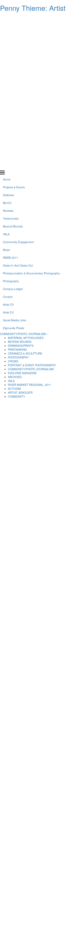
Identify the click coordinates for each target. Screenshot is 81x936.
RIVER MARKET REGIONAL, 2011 (29, 385)
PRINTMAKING (17, 349)
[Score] (21, 593)
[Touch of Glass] (21, 461)
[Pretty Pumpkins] (21, 630)
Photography (11, 119)
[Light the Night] (60, 677)
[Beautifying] (21, 762)
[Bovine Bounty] (21, 790)
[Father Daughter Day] (60, 912)
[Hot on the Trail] (21, 912)
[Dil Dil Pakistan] (60, 490)
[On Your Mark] (60, 865)
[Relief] (60, 771)
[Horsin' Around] (21, 490)
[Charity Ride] (60, 602)
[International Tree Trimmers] (21, 874)
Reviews (8, 49)
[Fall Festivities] (60, 827)
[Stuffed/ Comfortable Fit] (21, 471)
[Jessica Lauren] (60, 743)
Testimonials (10, 57)
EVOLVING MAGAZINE (22, 373)
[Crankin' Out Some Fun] (60, 658)
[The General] (21, 658)
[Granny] (60, 555)
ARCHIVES (15, 377)
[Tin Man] (60, 461)
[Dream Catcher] (60, 893)
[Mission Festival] (21, 799)
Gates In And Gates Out (18, 103)
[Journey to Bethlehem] (60, 471)
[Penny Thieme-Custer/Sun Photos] (21, 724)
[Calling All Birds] (21, 733)
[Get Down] (60, 705)
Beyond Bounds (13, 64)
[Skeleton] (21, 508)
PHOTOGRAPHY (18, 357)
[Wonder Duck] (21, 518)
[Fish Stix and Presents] (60, 687)
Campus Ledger (13, 127)
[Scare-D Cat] (60, 790)
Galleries (8, 33)
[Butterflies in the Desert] (60, 518)
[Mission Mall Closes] (60, 762)
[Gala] (60, 414)
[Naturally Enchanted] (21, 668)
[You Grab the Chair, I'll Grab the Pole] (21, 902)
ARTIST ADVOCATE (20, 392)
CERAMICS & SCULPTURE (25, 353)
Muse (6, 88)
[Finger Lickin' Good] (21, 780)
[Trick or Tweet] (60, 809)
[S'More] (21, 856)
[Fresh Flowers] (60, 874)
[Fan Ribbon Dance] (60, 499)
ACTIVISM (14, 389)
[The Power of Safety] (21, 452)
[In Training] (21, 443)
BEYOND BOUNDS (19, 342)
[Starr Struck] (60, 527)
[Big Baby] (21, 865)
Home (6, 18)
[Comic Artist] (60, 583)
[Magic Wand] (60, 452)
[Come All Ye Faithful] (60, 630)
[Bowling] (21, 611)
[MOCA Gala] (60, 424)
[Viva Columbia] (21, 621)
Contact (8, 135)
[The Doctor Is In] (60, 799)
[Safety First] (21, 818)
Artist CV (8, 143)
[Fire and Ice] (60, 443)
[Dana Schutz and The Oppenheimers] (21, 537)
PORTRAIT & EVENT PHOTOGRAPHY (32, 365)
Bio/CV (7, 41)
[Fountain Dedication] (21, 837)
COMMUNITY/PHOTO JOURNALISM (23, 334)
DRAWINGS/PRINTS (20, 346)
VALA (6, 72)
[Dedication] (60, 846)
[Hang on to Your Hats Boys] (60, 480)
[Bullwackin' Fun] (60, 668)
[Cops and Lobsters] (21, 827)
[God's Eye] (21, 640)
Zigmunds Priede (13, 166)
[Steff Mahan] (21, 884)
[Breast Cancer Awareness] (21, 677)
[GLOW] (21, 921)
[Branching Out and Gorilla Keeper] (21, 705)
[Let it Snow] (60, 856)
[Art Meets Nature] (60, 733)
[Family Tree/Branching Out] (21, 527)
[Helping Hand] (60, 621)
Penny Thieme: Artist (32, 8)
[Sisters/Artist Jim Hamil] (21, 846)
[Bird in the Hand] (60, 508)
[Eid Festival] (21, 715)
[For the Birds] (60, 752)
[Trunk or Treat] (60, 433)
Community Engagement (18, 80)
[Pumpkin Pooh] (60, 649)
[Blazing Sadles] (21, 499)
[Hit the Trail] (21, 893)
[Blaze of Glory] (60, 837)
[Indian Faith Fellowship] (60, 611)
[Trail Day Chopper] (60, 902)
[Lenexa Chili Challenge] (60, 724)
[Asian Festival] (60, 593)
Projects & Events (14, 25)
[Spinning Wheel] (21, 809)
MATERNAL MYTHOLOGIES (25, 338)
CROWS (13, 361)
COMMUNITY (16, 396)
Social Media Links (14, 158)
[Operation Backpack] (21, 583)
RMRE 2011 (10, 96)
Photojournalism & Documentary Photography (31, 111)
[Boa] (60, 780)
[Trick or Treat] (21, 649)
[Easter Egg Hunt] (21, 752)
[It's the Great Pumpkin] (21, 602)
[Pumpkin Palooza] (60, 640)
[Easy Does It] (21, 771)
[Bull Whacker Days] (21, 480)
